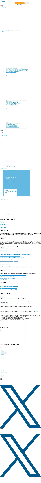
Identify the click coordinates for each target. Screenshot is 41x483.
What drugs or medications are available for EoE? (6, 312)
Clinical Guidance (4, 6)
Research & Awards (4, 168)
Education (2, 225)
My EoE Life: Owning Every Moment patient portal (9, 286)
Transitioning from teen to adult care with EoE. (8, 289)
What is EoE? (2, 296)
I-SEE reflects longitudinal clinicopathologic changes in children (12, 257)
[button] (20, 296)
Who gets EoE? (2, 297)
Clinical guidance (3, 224)
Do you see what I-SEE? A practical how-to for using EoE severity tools (13, 275)
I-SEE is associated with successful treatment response (10, 256)
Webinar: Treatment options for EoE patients (8, 278)
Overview (1, 221)
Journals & (3, 31)
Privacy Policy (1, 477)
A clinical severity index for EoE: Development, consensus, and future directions (15, 254)
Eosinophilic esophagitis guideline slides (7, 276)
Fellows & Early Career (4, 199)
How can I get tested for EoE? (4, 302)
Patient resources (3, 227)
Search (0, 377)
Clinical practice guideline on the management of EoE (9, 261)
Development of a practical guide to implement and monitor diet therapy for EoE (13, 266)
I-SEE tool (2, 222)
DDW (2, 132)
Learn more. (36, 311)
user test (18, 243)
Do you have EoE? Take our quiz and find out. (8, 288)
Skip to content (1, 0)
